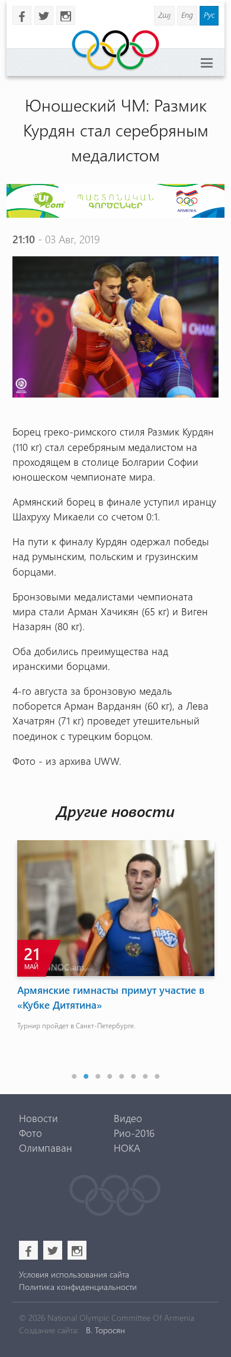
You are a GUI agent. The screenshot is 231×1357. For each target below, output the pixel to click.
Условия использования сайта (74, 1274)
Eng (187, 14)
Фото (30, 1132)
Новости (38, 1117)
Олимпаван (45, 1147)
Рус (209, 14)
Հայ (164, 14)
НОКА (127, 1147)
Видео (128, 1117)
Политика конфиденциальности (78, 1286)
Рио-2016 (134, 1132)
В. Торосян (105, 1330)
